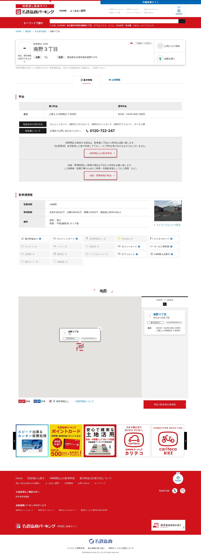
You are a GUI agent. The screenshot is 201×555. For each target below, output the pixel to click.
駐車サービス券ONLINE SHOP (94, 510)
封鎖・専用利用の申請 (100, 175)
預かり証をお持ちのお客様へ (28, 483)
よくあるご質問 (77, 10)
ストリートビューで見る (168, 224)
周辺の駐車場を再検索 (165, 404)
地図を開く (169, 58)
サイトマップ (100, 483)
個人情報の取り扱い (96, 548)
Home (19, 478)
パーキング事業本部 (76, 548)
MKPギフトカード (133, 9)
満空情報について (85, 401)
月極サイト (150, 2)
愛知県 (28, 31)
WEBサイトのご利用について (121, 548)
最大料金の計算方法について (96, 478)
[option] (33, 440)
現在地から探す (36, 478)
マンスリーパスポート (134, 13)
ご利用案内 (68, 483)
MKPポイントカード (116, 9)
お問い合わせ (148, 13)
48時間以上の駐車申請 (100, 153)
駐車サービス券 (115, 13)
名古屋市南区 (40, 31)
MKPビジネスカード (151, 9)
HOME (63, 10)
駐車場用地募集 (22, 496)
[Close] (100, 328)
